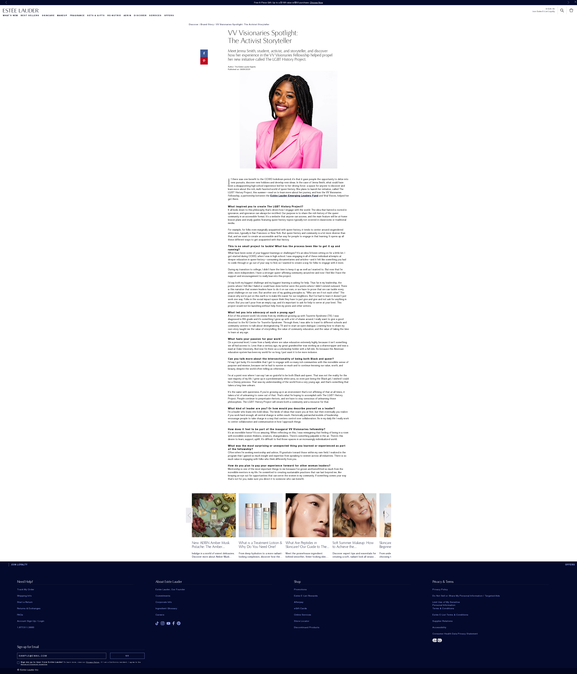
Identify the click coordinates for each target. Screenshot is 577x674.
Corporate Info (164, 602)
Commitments (163, 595)
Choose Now (316, 2)
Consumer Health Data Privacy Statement (455, 633)
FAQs (20, 614)
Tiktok (157, 623)
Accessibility (439, 627)
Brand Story (207, 24)
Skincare (48, 15)
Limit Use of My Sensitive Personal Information (446, 602)
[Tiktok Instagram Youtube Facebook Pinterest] (214, 622)
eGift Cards (300, 608)
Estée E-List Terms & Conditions (450, 614)
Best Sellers (30, 15)
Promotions (300, 589)
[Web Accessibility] (490, 639)
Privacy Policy (440, 589)
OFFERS (570, 564)
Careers (160, 614)
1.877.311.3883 (25, 627)
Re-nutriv (114, 15)
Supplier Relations (442, 621)
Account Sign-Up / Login (30, 621)
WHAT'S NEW (10, 15)
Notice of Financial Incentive (34, 664)
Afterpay (299, 602)
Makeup (62, 15)
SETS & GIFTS (96, 15)
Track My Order (25, 589)
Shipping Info (24, 595)
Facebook (173, 623)
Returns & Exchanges (29, 608)
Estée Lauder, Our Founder (170, 589)
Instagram (162, 623)
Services (155, 15)
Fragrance (77, 15)
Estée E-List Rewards (306, 595)
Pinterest (178, 623)
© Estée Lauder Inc (27, 669)
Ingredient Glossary (166, 608)
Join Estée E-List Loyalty (543, 11)
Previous (6, 2)
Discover (140, 15)
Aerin (127, 15)
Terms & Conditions (443, 608)
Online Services (302, 614)
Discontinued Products (306, 627)
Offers (169, 15)
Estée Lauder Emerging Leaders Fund (294, 195)
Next (568, 2)
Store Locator (301, 621)
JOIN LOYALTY (19, 564)
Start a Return (25, 602)
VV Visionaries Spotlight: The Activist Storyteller (242, 24)
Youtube (168, 623)
